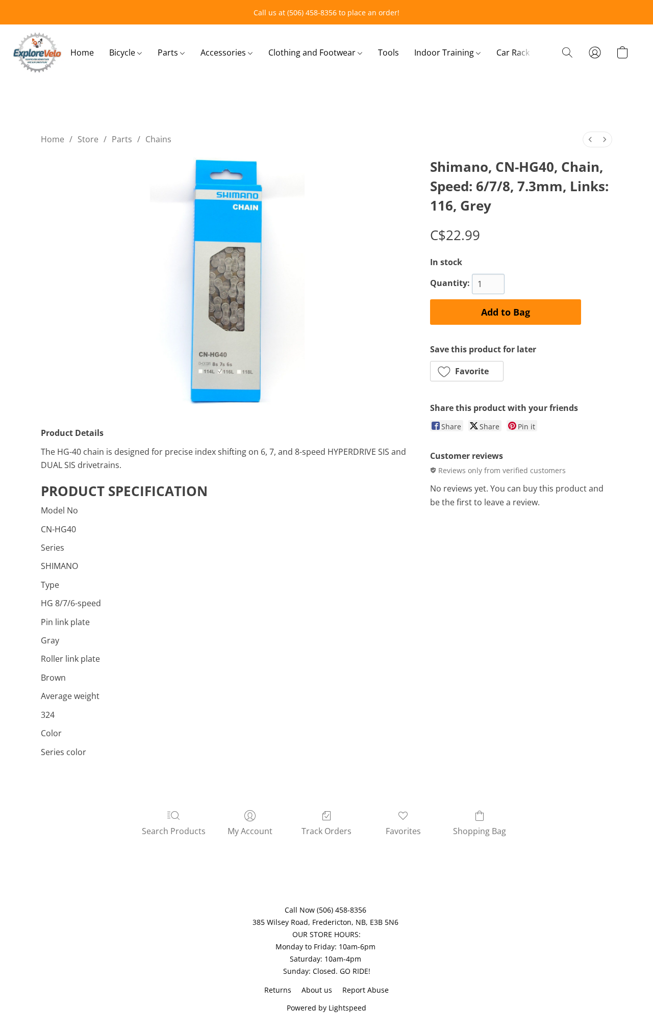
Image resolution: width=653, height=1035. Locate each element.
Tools (388, 52)
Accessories (224, 52)
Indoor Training (445, 52)
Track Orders (326, 831)
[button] (37, 52)
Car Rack (513, 52)
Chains (158, 139)
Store (88, 139)
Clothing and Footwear (313, 52)
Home (82, 52)
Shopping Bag (479, 831)
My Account (250, 831)
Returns (277, 990)
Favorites (403, 831)
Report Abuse (365, 990)
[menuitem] (590, 139)
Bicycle (123, 52)
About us (317, 990)
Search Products (174, 831)
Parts (169, 52)
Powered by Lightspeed (326, 1008)
